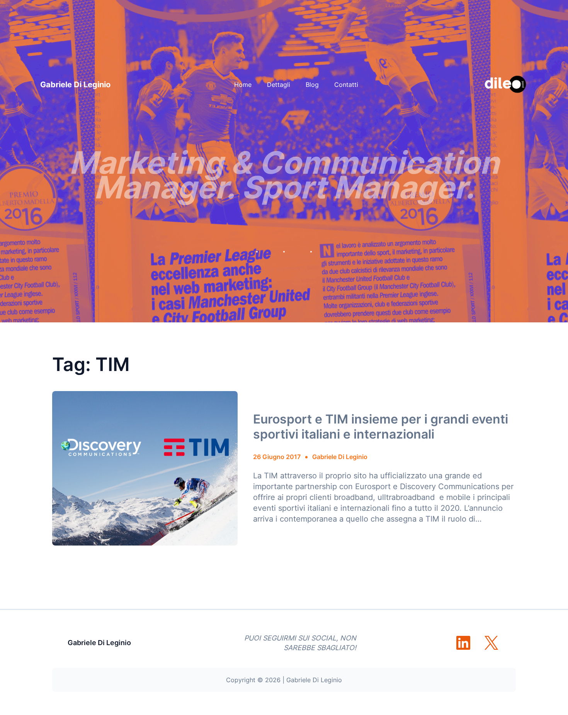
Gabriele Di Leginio (75, 84)
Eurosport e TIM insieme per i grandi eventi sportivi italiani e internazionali (380, 426)
